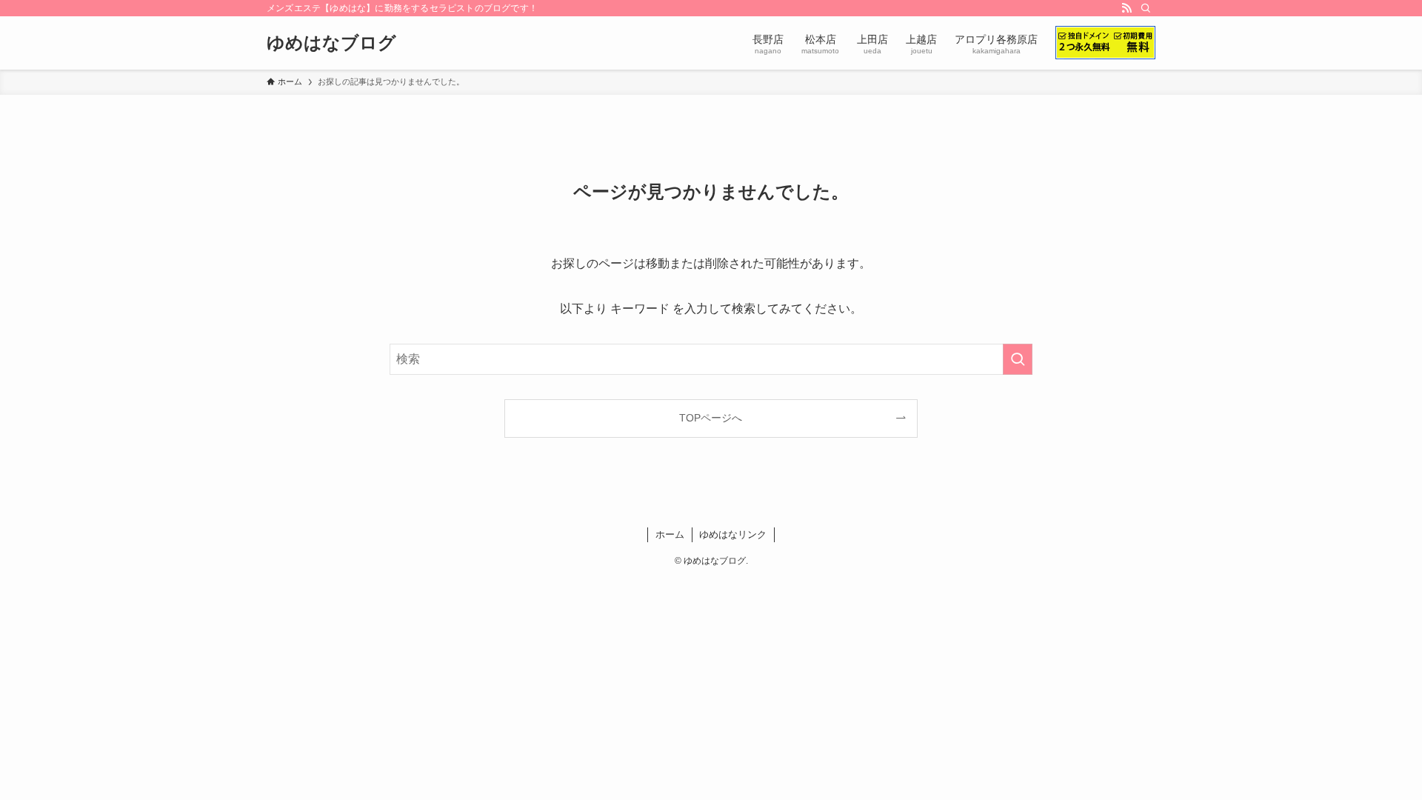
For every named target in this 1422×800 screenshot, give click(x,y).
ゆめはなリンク (733, 534)
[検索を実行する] (1017, 359)
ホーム (669, 534)
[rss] (1126, 8)
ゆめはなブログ (331, 43)
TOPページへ (710, 418)
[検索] (1145, 8)
